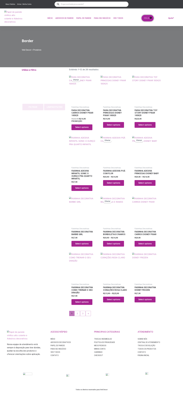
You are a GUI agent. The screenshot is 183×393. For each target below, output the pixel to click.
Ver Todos (118, 18)
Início (50, 18)
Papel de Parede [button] (83, 18)
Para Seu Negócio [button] (102, 18)
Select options (82, 127)
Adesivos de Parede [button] (64, 18)
